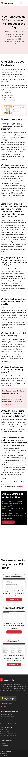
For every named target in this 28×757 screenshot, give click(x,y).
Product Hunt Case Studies (6, 720)
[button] (21, 2)
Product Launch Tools (5, 732)
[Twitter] (1, 706)
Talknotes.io (5, 137)
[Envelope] (5, 706)
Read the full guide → (14, 599)
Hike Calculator (4, 745)
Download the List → (14, 632)
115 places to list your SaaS (6, 730)
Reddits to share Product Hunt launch (9, 724)
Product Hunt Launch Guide (7, 716)
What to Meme (3, 743)
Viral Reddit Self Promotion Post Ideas (9, 735)
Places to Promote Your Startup (8, 733)
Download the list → (14, 664)
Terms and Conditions (5, 751)
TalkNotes (4, 69)
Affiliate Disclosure (4, 756)
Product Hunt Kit (4, 722)
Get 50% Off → (8, 522)
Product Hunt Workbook (6, 714)
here (2, 484)
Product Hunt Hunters (5, 718)
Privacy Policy (3, 753)
